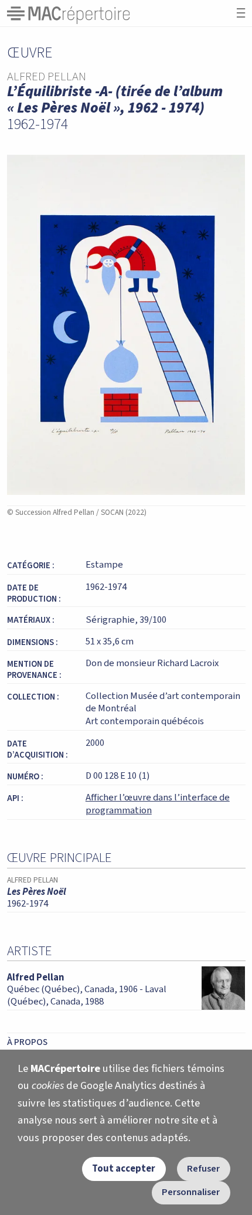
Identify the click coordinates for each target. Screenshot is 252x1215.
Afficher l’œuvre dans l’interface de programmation (158, 803)
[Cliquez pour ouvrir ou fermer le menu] (241, 13)
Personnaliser (191, 1192)
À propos (27, 1042)
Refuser (203, 1169)
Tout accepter (123, 1169)
